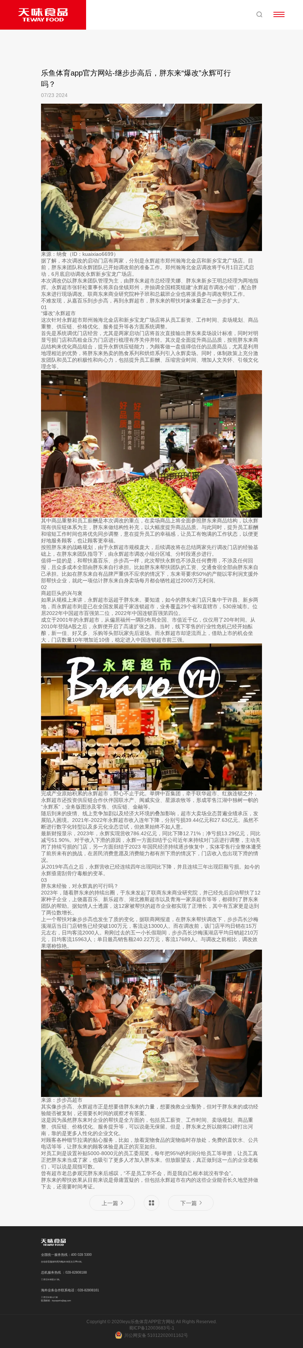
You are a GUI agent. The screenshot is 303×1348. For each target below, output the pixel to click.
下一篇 (188, 1203)
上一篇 (110, 1203)
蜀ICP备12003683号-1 (151, 1328)
